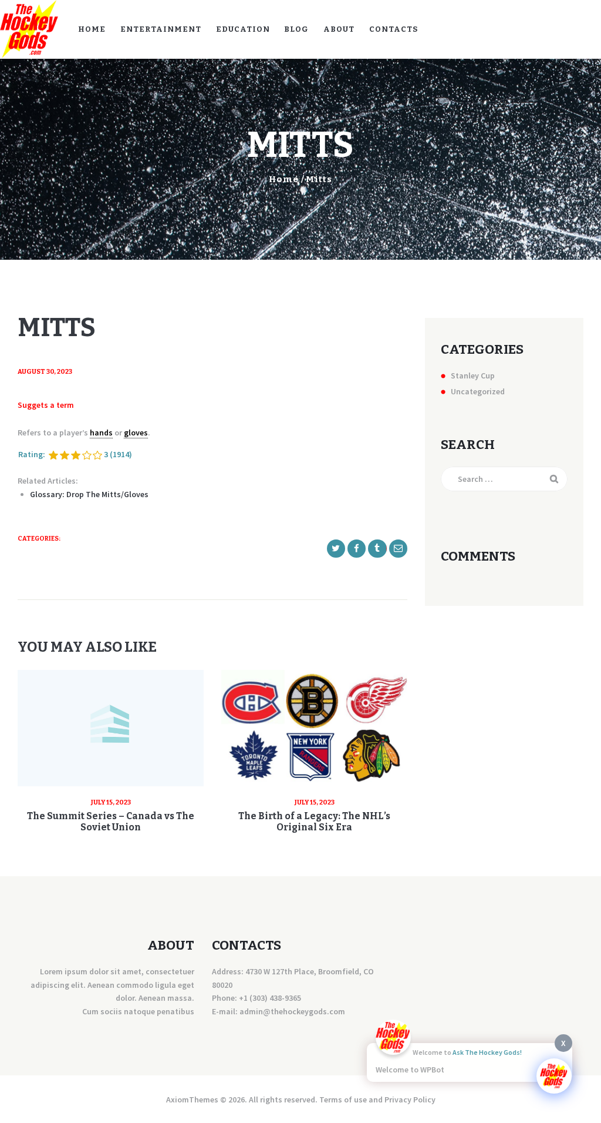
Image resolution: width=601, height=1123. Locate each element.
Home (284, 179)
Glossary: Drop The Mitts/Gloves (89, 494)
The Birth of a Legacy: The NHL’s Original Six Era (314, 821)
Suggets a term (46, 405)
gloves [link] (136, 432)
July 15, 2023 (111, 802)
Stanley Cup (473, 375)
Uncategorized (478, 391)
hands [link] (101, 432)
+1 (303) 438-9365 (270, 998)
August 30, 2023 (45, 372)
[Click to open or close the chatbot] (554, 1076)
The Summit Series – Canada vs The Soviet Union (110, 821)
